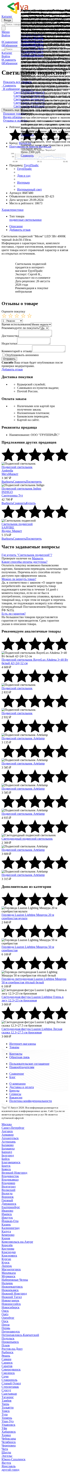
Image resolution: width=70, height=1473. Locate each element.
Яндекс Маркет (12, 531)
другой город (10, 1469)
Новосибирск (10, 1307)
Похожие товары (14, 113)
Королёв (7, 1245)
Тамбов (6, 1400)
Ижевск (7, 1214)
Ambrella (7, 470)
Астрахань (9, 1141)
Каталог (7, 16)
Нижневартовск (12, 1286)
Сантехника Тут (12, 495)
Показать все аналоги (17, 82)
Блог (12, 1077)
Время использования (16, 324)
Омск (5, 1310)
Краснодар (9, 1252)
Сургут (6, 1390)
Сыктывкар (9, 1393)
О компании (17, 1083)
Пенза (6, 1324)
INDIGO (7, 492)
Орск (5, 1321)
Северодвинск (11, 1369)
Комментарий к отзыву (17, 351)
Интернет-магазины (22, 1043)
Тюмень (7, 1417)
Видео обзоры (12, 117)
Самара (6, 1359)
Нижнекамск (10, 1290)
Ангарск (7, 1131)
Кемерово (8, 1234)
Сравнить (27, 155)
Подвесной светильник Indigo (21, 488)
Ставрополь (9, 1379)
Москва (7, 1124)
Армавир (8, 1134)
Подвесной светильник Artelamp (23, 738)
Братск (6, 1165)
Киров (6, 1238)
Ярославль (9, 1466)
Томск (6, 1411)
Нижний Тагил (12, 1297)
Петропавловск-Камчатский (20, 1335)
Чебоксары (9, 1438)
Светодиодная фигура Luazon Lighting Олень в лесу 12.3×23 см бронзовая (33, 998)
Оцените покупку (13, 311)
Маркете (37, 558)
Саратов (7, 1366)
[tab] (35, 210)
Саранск (7, 1362)
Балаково (8, 1145)
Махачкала (9, 1272)
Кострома (8, 1248)
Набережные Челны (15, 1279)
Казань (6, 1224)
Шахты (6, 1452)
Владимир (8, 1183)
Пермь (6, 1328)
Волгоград (9, 1186)
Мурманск (8, 1276)
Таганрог (8, 1397)
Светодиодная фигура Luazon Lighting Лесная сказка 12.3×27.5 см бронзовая (32, 1030)
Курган (6, 1259)
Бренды (14, 1090)
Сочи (5, 1376)
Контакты (15, 1053)
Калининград (10, 1228)
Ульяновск (8, 1424)
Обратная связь (19, 1057)
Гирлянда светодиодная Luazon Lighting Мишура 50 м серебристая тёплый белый (34, 980)
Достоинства (10, 335)
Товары (14, 1047)
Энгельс (7, 1455)
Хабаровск (9, 1431)
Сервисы (15, 1094)
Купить (38, 55)
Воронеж (8, 1196)
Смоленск (8, 1373)
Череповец (9, 1445)
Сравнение (16, 1073)
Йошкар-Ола (10, 1221)
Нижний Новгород (14, 1293)
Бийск (6, 1158)
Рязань (6, 1355)
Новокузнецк (10, 1300)
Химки (6, 1435)
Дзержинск (9, 1203)
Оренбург (8, 1317)
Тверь (5, 1404)
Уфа (4, 1428)
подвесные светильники (25, 219)
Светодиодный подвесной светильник (27, 838)
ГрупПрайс (31, 165)
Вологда (7, 1193)
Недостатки (9, 343)
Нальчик (7, 1283)
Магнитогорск (11, 1269)
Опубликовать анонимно (22, 355)
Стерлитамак (10, 1386)
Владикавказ (10, 1179)
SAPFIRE (8, 527)
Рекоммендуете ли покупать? (21, 328)
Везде (7, 20)
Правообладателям (21, 1067)
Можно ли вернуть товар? (19, 579)
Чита (5, 1449)
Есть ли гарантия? (14, 613)
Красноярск (9, 1255)
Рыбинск (7, 1352)
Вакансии (15, 1097)
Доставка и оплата (21, 1087)
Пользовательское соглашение (29, 1063)
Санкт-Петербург (13, 1127)
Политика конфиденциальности (30, 1101)
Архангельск (10, 1138)
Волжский (8, 1190)
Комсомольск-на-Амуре (17, 1241)
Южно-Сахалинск (13, 1459)
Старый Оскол (11, 1383)
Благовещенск (11, 1162)
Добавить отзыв (20, 229)
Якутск (6, 1462)
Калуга (6, 1231)
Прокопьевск (10, 1342)
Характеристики (13, 209)
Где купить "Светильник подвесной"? (27, 555)
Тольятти (8, 1407)
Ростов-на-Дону (12, 1348)
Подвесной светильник (17, 467)
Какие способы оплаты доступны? (24, 561)
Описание (16, 226)
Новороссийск (11, 1304)
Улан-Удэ (8, 1421)
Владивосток (10, 1176)
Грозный (7, 1200)
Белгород (8, 1155)
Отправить (9, 358)
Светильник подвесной (17, 524)
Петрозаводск (11, 1331)
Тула (5, 1414)
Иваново (7, 1210)
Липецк (7, 1266)
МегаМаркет (10, 474)
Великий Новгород (14, 1172)
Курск (6, 1262)
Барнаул (7, 1152)
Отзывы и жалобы (15, 120)
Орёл (5, 1314)
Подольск (8, 1338)
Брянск (6, 1169)
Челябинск (9, 1442)
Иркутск (7, 1217)
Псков (6, 1345)
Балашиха (8, 1148)
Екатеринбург (11, 1207)
